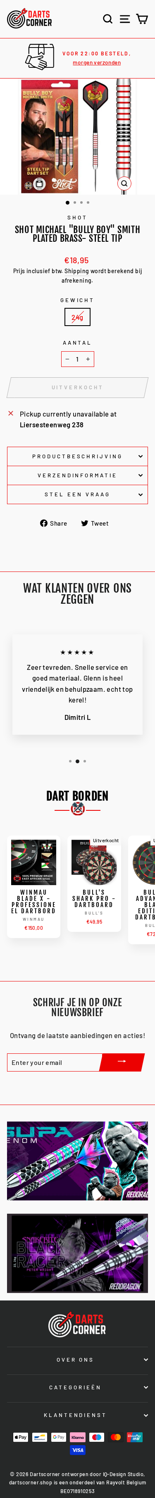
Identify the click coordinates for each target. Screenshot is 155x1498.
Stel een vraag (77, 494)
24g (77, 317)
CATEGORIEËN (75, 1387)
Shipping (76, 270)
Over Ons (76, 1359)
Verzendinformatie (78, 475)
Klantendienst (75, 1415)
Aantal (78, 342)
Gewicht (77, 300)
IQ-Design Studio (123, 1474)
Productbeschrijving (77, 456)
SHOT (77, 217)
